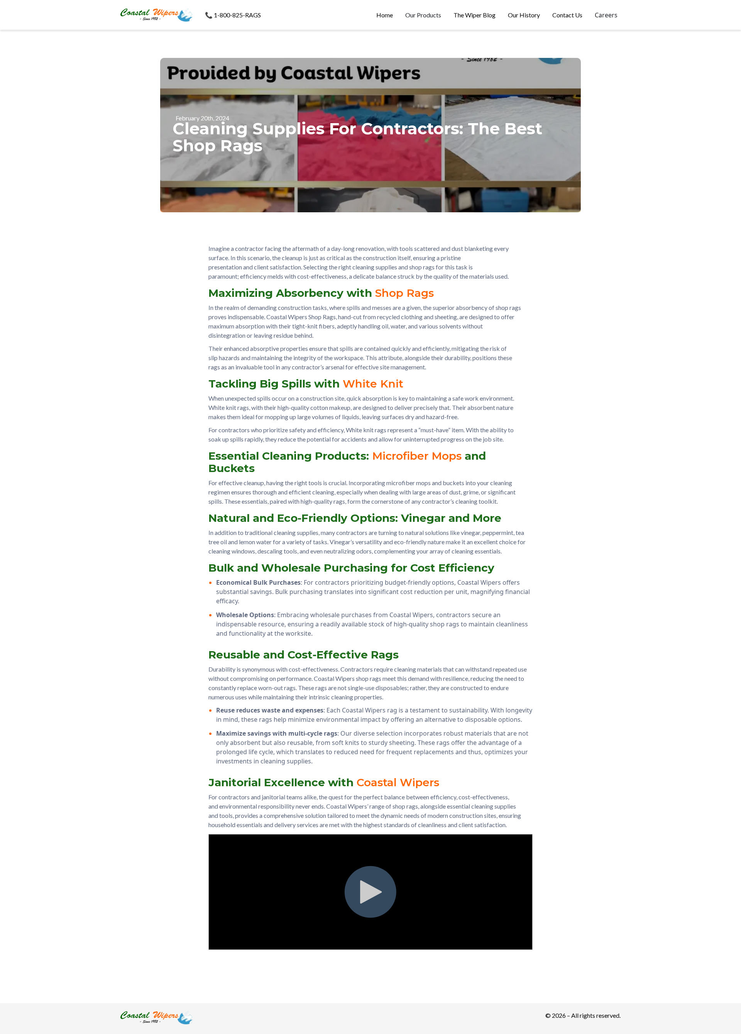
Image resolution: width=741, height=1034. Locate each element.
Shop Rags (404, 293)
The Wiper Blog (474, 15)
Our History (524, 15)
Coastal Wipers (398, 782)
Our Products (423, 15)
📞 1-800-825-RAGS (233, 15)
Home (384, 15)
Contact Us (567, 15)
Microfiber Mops (417, 455)
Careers (606, 15)
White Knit (373, 383)
